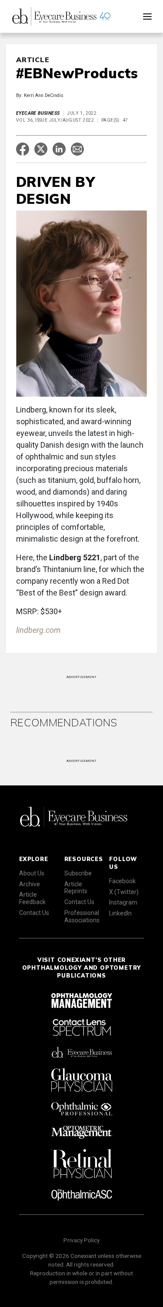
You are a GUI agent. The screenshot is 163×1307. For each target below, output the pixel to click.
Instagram (123, 902)
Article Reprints (75, 888)
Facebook (122, 881)
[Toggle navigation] (147, 16)
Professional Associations (82, 916)
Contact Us (34, 912)
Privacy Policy (81, 1240)
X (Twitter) (124, 891)
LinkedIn (120, 913)
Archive (29, 884)
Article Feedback (32, 898)
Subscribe (78, 873)
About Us (31, 873)
